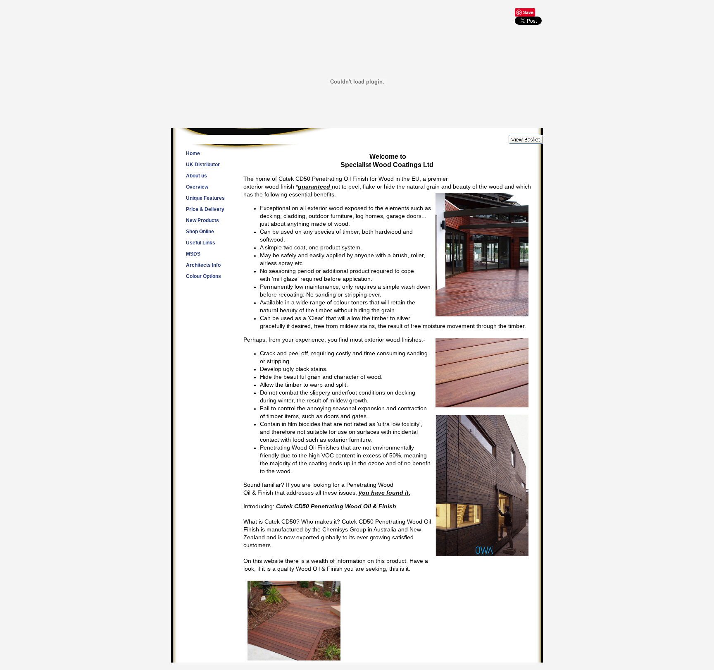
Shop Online (200, 231)
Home (193, 153)
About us (196, 176)
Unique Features (205, 198)
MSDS (193, 254)
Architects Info (203, 265)
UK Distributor (203, 165)
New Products (202, 220)
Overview (197, 187)
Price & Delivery (205, 209)
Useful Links (200, 243)
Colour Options (203, 276)
